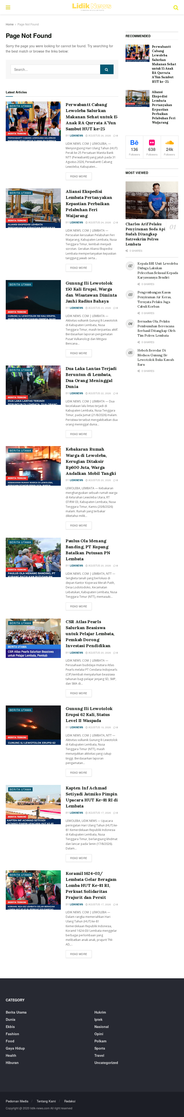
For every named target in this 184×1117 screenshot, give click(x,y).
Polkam (100, 1041)
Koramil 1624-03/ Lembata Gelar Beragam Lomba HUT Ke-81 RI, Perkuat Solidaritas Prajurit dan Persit (91, 885)
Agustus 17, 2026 (99, 812)
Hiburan (12, 1062)
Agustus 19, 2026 (99, 727)
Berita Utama (20, 106)
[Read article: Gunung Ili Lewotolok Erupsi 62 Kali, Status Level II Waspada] (33, 725)
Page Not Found (28, 24)
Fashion (12, 1033)
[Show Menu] (8, 7)
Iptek (98, 1019)
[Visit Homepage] (92, 7)
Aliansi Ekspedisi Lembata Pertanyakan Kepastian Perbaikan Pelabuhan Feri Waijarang (89, 203)
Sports (99, 1048)
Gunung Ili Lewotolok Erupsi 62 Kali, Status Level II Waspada (89, 714)
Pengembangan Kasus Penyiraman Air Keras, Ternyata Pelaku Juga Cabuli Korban (154, 299)
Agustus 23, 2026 (99, 308)
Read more (81, 176)
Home (10, 24)
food (10, 1041)
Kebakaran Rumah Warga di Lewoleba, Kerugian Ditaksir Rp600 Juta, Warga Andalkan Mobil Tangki (91, 461)
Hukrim (100, 1012)
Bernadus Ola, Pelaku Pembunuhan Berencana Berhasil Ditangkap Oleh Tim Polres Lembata (156, 328)
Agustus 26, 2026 (99, 135)
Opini (98, 1033)
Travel (99, 1055)
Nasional (101, 1026)
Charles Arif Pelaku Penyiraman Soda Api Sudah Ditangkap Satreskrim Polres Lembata (145, 234)
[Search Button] (175, 7)
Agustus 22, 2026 (99, 393)
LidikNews (76, 135)
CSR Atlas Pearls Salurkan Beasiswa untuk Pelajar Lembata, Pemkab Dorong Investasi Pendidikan (90, 634)
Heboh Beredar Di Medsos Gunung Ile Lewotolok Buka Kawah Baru (156, 357)
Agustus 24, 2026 (99, 222)
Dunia (10, 1019)
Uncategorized (106, 1062)
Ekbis (10, 1026)
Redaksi (69, 1101)
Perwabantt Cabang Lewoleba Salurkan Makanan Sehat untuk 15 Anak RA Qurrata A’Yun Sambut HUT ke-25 (91, 116)
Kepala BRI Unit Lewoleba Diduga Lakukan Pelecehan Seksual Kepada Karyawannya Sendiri (158, 270)
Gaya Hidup (15, 1048)
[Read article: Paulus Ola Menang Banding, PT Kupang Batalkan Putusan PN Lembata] (33, 557)
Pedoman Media (17, 1101)
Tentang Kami (46, 1101)
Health (11, 1055)
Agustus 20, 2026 (99, 480)
